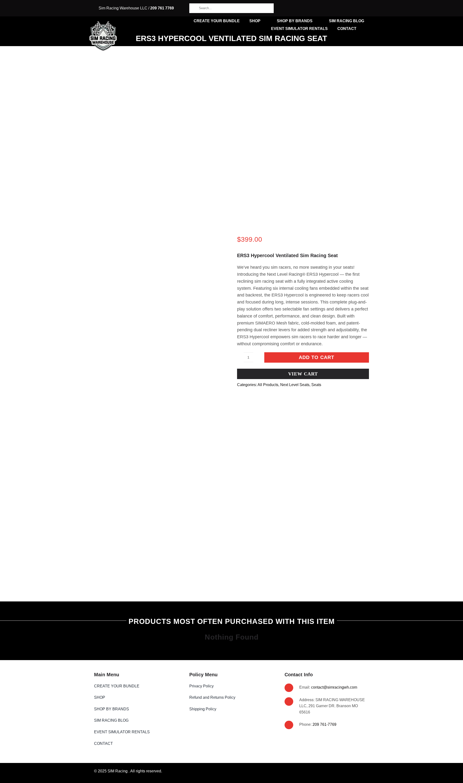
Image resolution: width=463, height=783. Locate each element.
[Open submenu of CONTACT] (116, 744)
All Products (268, 385)
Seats (316, 385)
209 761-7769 (324, 724)
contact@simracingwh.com (334, 687)
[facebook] (352, 8)
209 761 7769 (162, 8)
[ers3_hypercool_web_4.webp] (160, 310)
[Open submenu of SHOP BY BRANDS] (132, 709)
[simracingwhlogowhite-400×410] (103, 23)
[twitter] (367, 8)
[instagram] (360, 8)
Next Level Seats (294, 385)
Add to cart (316, 357)
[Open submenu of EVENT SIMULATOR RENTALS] (153, 732)
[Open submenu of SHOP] (109, 697)
